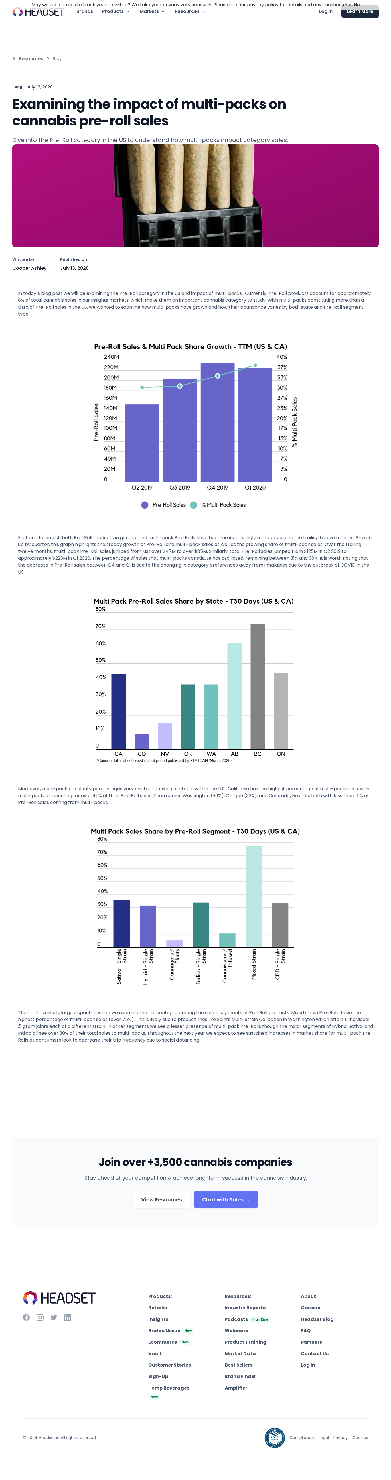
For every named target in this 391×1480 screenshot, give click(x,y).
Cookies (360, 1437)
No (357, 4)
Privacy (340, 1437)
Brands (84, 11)
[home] (38, 12)
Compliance (301, 1437)
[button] (116, 11)
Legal (324, 1437)
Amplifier (236, 1388)
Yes (349, 4)
